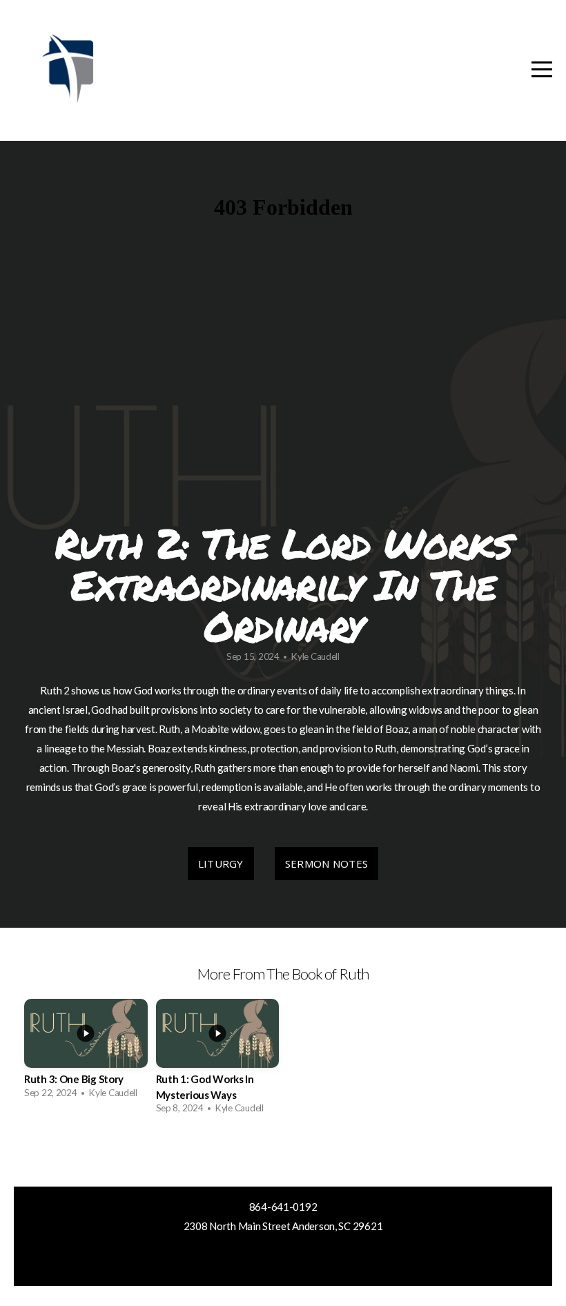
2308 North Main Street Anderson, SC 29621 (283, 1226)
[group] (86, 1053)
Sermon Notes (327, 863)
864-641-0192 (283, 1206)
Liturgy (221, 863)
